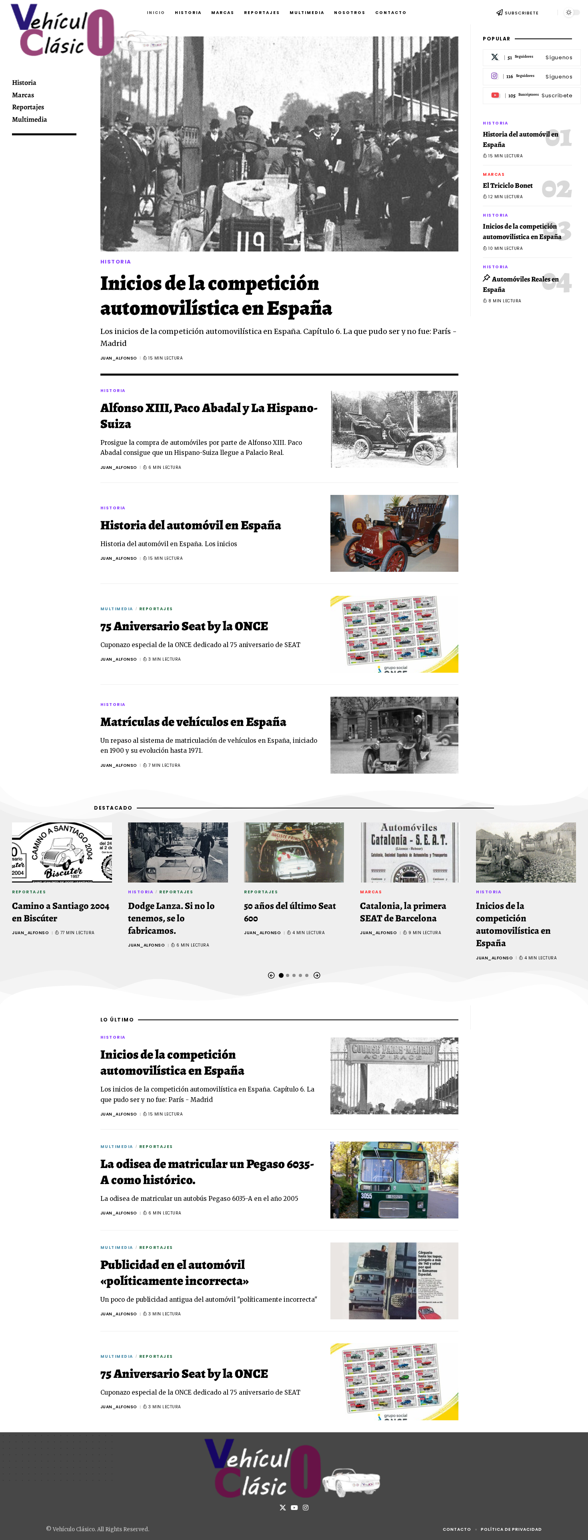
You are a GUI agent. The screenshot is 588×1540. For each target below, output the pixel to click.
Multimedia (116, 609)
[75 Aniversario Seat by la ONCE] (394, 634)
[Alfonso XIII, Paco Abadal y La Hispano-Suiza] (394, 429)
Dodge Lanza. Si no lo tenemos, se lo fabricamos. (171, 918)
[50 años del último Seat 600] (294, 852)
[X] (532, 57)
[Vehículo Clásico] (294, 1468)
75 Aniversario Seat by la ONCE (184, 626)
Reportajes (156, 609)
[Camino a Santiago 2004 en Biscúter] (62, 852)
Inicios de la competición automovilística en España (216, 295)
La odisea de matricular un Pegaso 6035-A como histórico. (207, 1171)
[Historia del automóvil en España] (394, 533)
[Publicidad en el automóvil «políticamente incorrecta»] (394, 1280)
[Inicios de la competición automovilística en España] (279, 143)
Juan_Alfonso (118, 358)
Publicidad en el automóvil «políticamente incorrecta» (174, 1272)
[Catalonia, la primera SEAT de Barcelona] (410, 852)
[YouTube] (294, 1507)
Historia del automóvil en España (190, 525)
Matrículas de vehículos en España (193, 721)
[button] (548, 12)
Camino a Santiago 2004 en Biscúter (61, 912)
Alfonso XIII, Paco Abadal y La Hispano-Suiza (209, 415)
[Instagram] (532, 77)
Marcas (494, 175)
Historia (116, 261)
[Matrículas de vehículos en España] (394, 735)
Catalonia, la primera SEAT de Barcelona (403, 912)
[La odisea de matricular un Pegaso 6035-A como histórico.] (394, 1180)
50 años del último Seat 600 (290, 912)
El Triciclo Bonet (508, 186)
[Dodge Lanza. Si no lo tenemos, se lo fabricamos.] (178, 852)
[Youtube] (532, 96)
